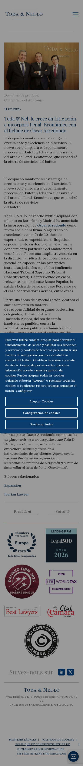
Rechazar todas (41, 424)
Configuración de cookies (41, 413)
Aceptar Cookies (41, 401)
